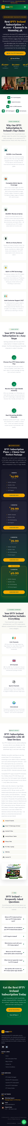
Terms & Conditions (10, 1067)
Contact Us (8, 1064)
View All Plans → (14, 1015)
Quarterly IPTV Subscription (12, 1082)
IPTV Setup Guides (10, 1088)
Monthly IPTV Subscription (12, 1080)
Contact (19, 1123)
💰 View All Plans (15, 58)
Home (7, 1056)
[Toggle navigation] (25, 7)
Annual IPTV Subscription (12, 1085)
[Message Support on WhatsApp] (24, 1122)
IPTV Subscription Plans (11, 1058)
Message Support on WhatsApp (13, 1099)
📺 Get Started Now (14, 1010)
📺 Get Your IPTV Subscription (15, 53)
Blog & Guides (9, 1061)
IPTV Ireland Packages (11, 1077)
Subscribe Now (14, 495)
